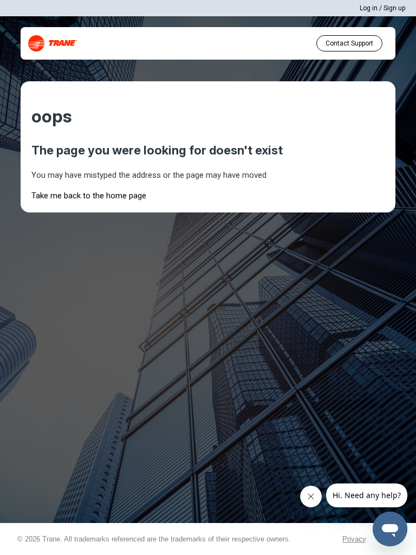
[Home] (52, 43)
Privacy (354, 539)
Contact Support (349, 43)
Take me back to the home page (88, 196)
